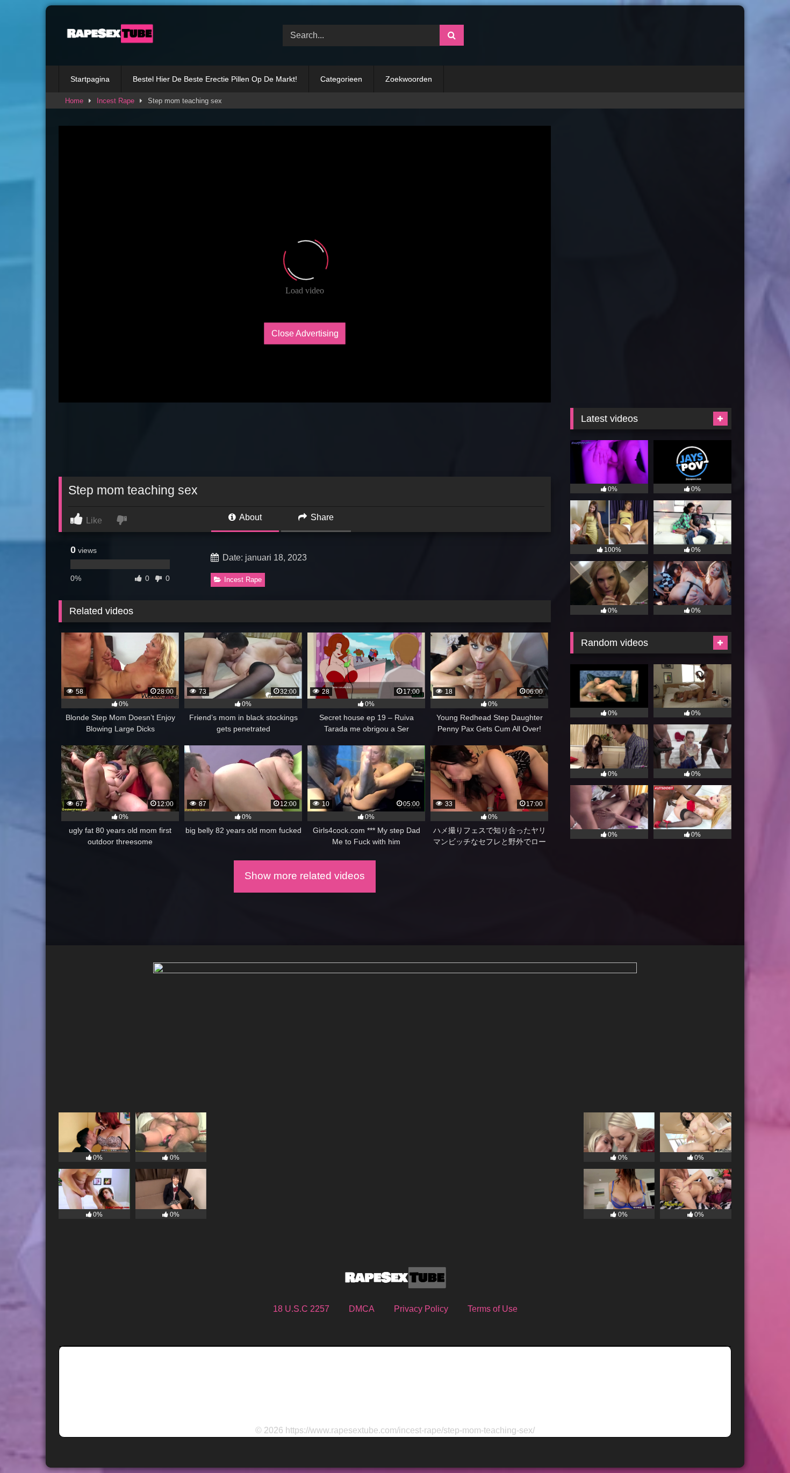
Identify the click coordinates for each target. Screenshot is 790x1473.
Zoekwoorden (408, 79)
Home (74, 101)
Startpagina (90, 79)
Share (321, 517)
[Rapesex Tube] (107, 35)
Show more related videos (305, 875)
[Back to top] (757, 1441)
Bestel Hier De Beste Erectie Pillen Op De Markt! (215, 79)
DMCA (362, 1308)
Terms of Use (493, 1308)
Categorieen (341, 79)
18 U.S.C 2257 (301, 1308)
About (250, 517)
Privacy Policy (421, 1308)
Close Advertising (305, 332)
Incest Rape (115, 101)
